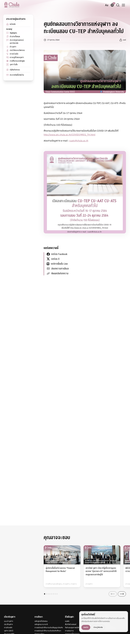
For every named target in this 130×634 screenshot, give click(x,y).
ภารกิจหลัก (8, 627)
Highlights (13, 33)
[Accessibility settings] (106, 5)
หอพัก (67, 621)
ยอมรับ (85, 627)
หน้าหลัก (13, 24)
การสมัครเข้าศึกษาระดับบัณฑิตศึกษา (48, 631)
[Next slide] (122, 593)
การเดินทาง (69, 631)
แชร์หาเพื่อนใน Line (59, 263)
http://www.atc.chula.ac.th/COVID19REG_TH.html (69, 134)
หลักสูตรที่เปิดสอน (41, 621)
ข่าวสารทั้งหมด (15, 36)
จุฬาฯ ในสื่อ (14, 64)
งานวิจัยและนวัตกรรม (17, 50)
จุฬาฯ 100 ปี (8, 631)
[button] (44, 593)
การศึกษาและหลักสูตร (17, 61)
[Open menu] (123, 5)
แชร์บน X (55, 258)
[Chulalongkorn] (11, 5)
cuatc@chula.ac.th (78, 140)
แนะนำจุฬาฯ (8, 621)
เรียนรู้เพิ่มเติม (98, 627)
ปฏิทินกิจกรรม (15, 70)
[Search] (117, 5)
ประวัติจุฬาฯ (8, 624)
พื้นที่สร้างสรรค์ (70, 624)
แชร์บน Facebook (59, 254)
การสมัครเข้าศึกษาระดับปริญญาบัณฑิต (49, 627)
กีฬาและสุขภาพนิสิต (72, 627)
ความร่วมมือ (14, 54)
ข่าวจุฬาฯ (13, 47)
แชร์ (124, 40)
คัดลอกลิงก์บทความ (59, 273)
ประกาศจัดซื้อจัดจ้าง (17, 75)
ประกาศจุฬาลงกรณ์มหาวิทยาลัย (17, 41)
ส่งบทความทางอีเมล (60, 268)
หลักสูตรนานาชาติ (41, 624)
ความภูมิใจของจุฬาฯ (17, 57)
